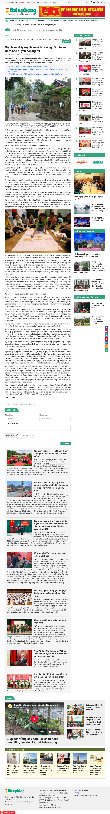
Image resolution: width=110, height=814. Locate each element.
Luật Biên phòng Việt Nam (22, 30)
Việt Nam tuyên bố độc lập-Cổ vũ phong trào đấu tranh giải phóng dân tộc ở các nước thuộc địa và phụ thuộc (51, 486)
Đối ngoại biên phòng (43, 39)
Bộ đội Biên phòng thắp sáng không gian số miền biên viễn (94, 732)
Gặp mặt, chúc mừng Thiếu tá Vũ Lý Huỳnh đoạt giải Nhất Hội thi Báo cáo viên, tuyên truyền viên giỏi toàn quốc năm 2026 (51, 525)
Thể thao (9, 25)
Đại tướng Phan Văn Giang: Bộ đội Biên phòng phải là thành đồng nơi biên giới (93, 720)
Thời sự (13, 39)
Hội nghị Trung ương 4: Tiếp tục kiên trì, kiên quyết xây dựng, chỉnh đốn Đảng (35, 74)
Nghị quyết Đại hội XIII (27, 404)
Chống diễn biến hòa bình (62, 39)
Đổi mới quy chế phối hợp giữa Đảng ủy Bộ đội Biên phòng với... (98, 81)
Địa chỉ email (43, 415)
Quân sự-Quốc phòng (42, 21)
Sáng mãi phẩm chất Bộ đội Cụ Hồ (43, 25)
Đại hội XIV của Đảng (26, 39)
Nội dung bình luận (11, 423)
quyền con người (12, 404)
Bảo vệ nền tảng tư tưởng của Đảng (50, 30)
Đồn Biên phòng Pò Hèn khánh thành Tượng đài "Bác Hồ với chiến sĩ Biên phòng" (51, 453)
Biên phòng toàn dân (59, 21)
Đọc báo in (80, 155)
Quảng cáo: (82, 790)
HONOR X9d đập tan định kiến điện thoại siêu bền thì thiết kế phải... (13, 770)
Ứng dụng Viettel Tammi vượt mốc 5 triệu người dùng (63, 769)
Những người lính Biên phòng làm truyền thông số (94, 707)
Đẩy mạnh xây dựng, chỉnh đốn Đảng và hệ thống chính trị (28, 66)
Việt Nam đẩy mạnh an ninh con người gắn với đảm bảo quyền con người (36, 49)
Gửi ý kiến (65, 443)
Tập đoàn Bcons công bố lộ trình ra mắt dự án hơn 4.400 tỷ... (79, 769)
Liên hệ (76, 793)
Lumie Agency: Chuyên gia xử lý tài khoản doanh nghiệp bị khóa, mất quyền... (96, 770)
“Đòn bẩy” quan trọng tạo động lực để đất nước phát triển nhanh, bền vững (50, 593)
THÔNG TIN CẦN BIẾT (15, 750)
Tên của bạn (9, 415)
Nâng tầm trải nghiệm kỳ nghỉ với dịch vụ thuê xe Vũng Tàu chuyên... (46, 770)
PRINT (67, 42)
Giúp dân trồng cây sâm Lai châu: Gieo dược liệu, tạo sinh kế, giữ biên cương (32, 740)
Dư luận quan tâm (83, 35)
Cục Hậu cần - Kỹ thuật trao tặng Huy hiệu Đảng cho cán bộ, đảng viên (51, 675)
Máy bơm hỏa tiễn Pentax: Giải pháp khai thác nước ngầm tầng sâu (30, 769)
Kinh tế (77, 21)
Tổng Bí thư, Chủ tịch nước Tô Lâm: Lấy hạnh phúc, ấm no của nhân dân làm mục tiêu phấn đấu (51, 654)
